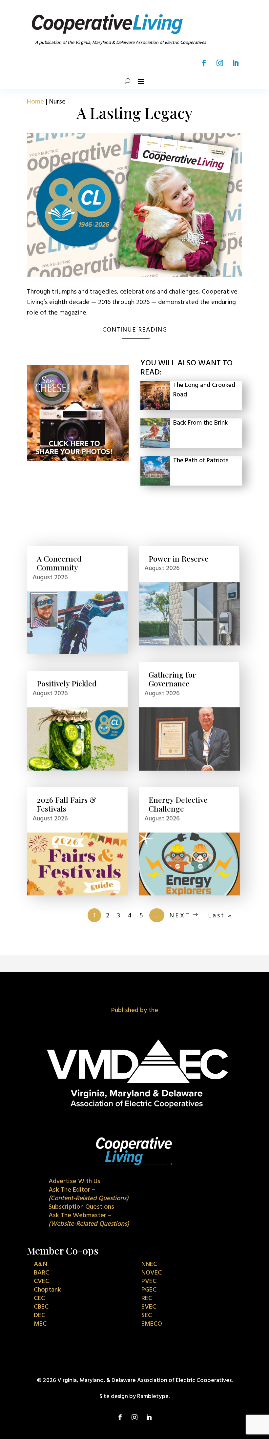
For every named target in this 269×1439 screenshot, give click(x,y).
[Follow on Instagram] (219, 62)
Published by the (134, 1010)
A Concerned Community (59, 563)
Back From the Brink (200, 423)
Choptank (47, 1290)
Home (35, 102)
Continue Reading (134, 330)
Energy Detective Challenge (178, 804)
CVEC (41, 1281)
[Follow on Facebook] (204, 62)
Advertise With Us (74, 1181)
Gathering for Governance (172, 679)
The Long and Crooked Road (204, 390)
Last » (220, 916)
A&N (40, 1264)
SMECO (151, 1324)
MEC (40, 1324)
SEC (146, 1315)
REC (146, 1298)
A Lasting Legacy (134, 113)
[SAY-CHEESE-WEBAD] (78, 459)
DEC (39, 1315)
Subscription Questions (81, 1207)
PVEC (148, 1281)
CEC (39, 1298)
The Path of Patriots (201, 461)
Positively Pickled (67, 683)
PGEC (148, 1290)
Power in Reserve (179, 558)
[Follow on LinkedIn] (235, 62)
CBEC (41, 1307)
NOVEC (151, 1273)
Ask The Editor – (88, 1194)
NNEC (149, 1264)
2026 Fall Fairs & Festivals (66, 804)
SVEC (148, 1307)
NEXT (179, 916)
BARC (41, 1273)
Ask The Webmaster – (89, 1219)
